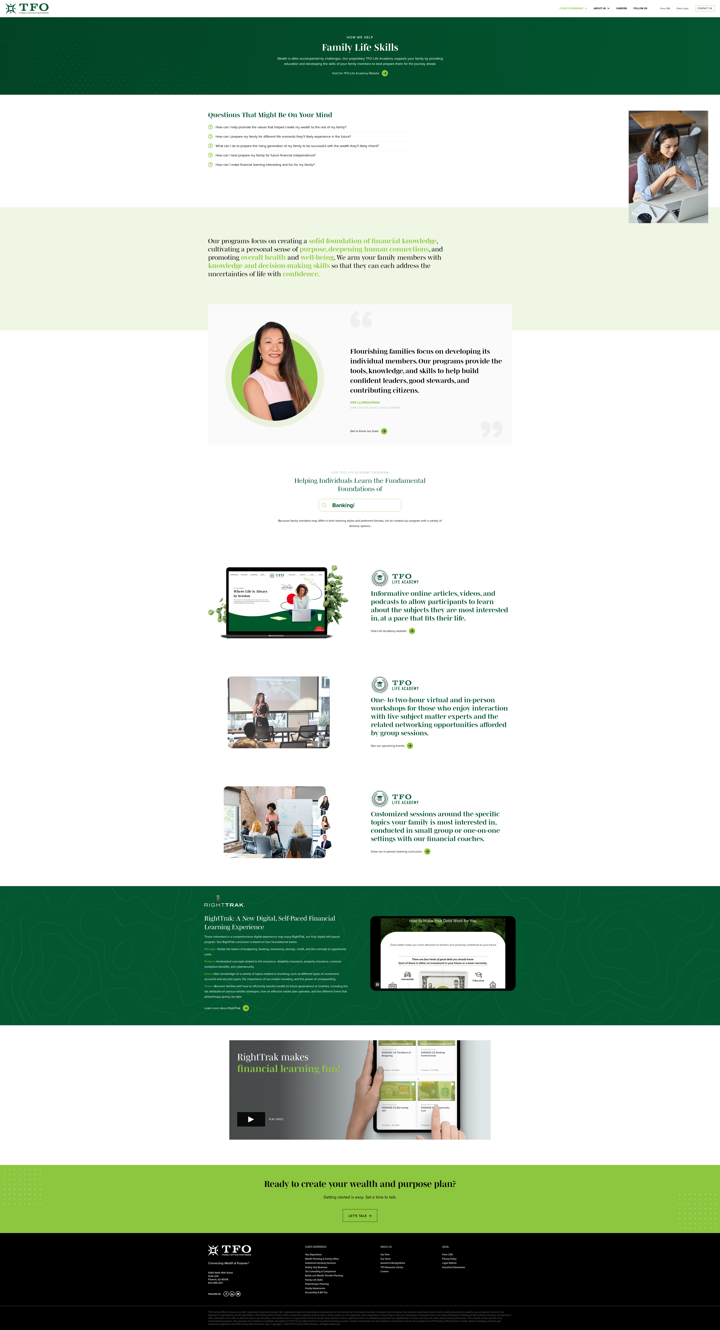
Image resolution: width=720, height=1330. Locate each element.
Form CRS (665, 8)
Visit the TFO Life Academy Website (355, 73)
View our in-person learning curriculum (396, 851)
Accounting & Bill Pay (316, 1292)
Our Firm (385, 1254)
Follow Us (640, 8)
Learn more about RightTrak (222, 1008)
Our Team (385, 1258)
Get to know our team (364, 431)
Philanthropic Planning (317, 1283)
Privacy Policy (449, 1258)
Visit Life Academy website (388, 631)
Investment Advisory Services (320, 1262)
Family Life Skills (314, 1279)
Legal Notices (449, 1262)
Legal (445, 1246)
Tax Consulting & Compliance (320, 1271)
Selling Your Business (316, 1267)
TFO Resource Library (391, 1267)
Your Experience (313, 1254)
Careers (621, 8)
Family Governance (315, 1288)
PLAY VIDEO (276, 1119)
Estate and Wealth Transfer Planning (324, 1275)
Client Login (682, 8)
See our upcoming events (387, 746)
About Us (600, 8)
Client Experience (571, 8)
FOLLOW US (214, 1294)
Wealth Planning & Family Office (322, 1258)
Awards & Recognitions (392, 1262)
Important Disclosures (453, 1267)
